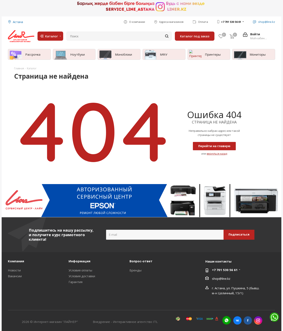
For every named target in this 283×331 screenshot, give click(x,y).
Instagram (258, 320)
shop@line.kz (221, 278)
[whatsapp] (226, 320)
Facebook (248, 320)
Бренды (135, 270)
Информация (79, 261)
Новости (14, 270)
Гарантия (75, 282)
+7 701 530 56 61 (231, 22)
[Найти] (167, 36)
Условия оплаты (80, 270)
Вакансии (15, 276)
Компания (16, 261)
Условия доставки (82, 276)
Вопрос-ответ (140, 261)
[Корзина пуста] (232, 36)
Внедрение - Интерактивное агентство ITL (125, 322)
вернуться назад (217, 153)
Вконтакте (237, 320)
